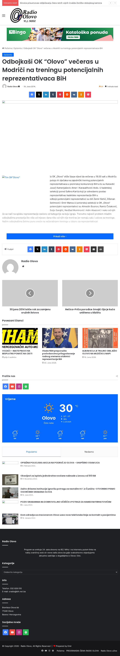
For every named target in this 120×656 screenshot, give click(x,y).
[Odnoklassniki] (81, 95)
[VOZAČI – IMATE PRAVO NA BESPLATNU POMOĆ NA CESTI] (20, 338)
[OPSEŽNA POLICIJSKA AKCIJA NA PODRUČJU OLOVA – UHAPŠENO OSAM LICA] (10, 466)
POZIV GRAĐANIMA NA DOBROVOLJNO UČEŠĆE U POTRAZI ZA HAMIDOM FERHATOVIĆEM (65, 501)
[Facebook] (32, 95)
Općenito (18, 48)
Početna (8, 48)
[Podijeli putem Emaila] (94, 249)
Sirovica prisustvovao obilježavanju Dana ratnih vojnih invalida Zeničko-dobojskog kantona (61, 3)
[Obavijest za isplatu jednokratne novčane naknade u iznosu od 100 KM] (10, 479)
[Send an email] (19, 86)
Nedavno (89, 451)
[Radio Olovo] (23, 15)
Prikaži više (59, 236)
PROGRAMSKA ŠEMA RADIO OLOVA (82, 651)
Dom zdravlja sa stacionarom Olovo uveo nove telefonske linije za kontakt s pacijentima (68, 514)
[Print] (101, 249)
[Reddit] (67, 95)
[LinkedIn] (46, 95)
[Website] (23, 266)
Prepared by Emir (64, 646)
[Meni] (3, 16)
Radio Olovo (12, 86)
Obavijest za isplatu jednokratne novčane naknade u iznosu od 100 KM (58, 475)
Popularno (31, 451)
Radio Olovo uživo (109, 651)
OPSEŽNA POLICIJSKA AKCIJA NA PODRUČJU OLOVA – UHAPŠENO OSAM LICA (60, 462)
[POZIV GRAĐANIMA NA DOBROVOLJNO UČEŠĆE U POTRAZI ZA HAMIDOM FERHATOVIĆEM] (10, 505)
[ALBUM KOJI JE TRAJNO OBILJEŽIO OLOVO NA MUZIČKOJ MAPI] (100, 338)
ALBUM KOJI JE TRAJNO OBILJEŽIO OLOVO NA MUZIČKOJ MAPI (99, 352)
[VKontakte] (74, 95)
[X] (39, 95)
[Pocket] (88, 95)
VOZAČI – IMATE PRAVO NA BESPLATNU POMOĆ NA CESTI (17, 352)
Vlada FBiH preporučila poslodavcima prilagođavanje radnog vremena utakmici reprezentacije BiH (58, 355)
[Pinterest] (60, 95)
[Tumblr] (53, 95)
